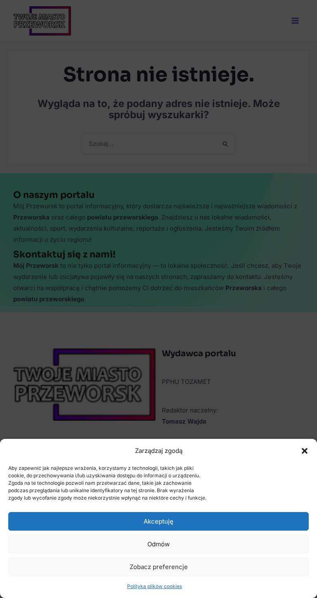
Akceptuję (158, 521)
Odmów (158, 544)
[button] (304, 451)
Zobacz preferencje (159, 567)
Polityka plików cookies (154, 586)
